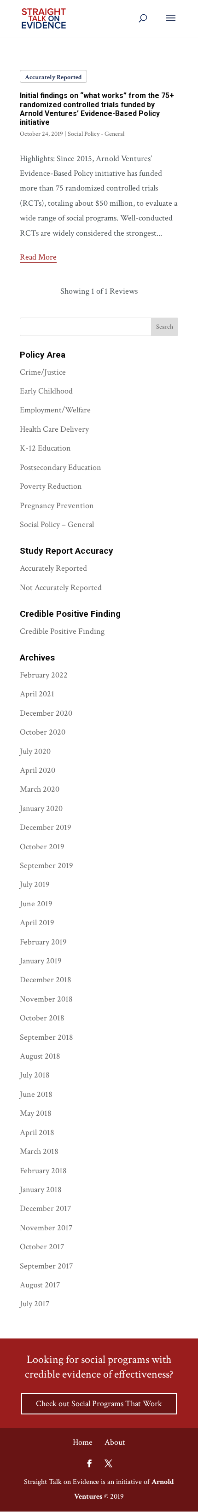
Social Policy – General (57, 524)
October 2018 (42, 1018)
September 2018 (46, 1037)
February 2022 (44, 675)
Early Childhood (46, 391)
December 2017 (45, 1208)
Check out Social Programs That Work (99, 1403)
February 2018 (43, 1170)
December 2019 (45, 827)
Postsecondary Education (60, 467)
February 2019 (43, 942)
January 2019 (41, 961)
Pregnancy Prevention (57, 505)
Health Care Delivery (54, 429)
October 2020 (42, 732)
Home (83, 1442)
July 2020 (35, 751)
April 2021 (37, 694)
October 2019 (42, 846)
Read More (38, 257)
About (115, 1442)
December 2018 (45, 979)
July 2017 (34, 1303)
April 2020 (37, 770)
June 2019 (36, 903)
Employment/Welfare (55, 410)
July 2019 (35, 884)
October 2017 (42, 1246)
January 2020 (41, 808)
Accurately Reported (53, 77)
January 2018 (41, 1189)
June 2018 (36, 1094)
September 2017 (46, 1266)
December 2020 (46, 713)
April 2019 (37, 922)
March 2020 (39, 789)
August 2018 (40, 1056)
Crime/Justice (43, 372)
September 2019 (46, 865)
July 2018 (35, 1075)
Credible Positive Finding (62, 631)
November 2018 (46, 999)
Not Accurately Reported (61, 587)
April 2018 (37, 1132)
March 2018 (39, 1151)
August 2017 (40, 1285)
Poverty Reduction (51, 486)
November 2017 (46, 1227)
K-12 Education (45, 448)
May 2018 (36, 1113)
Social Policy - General (96, 134)
